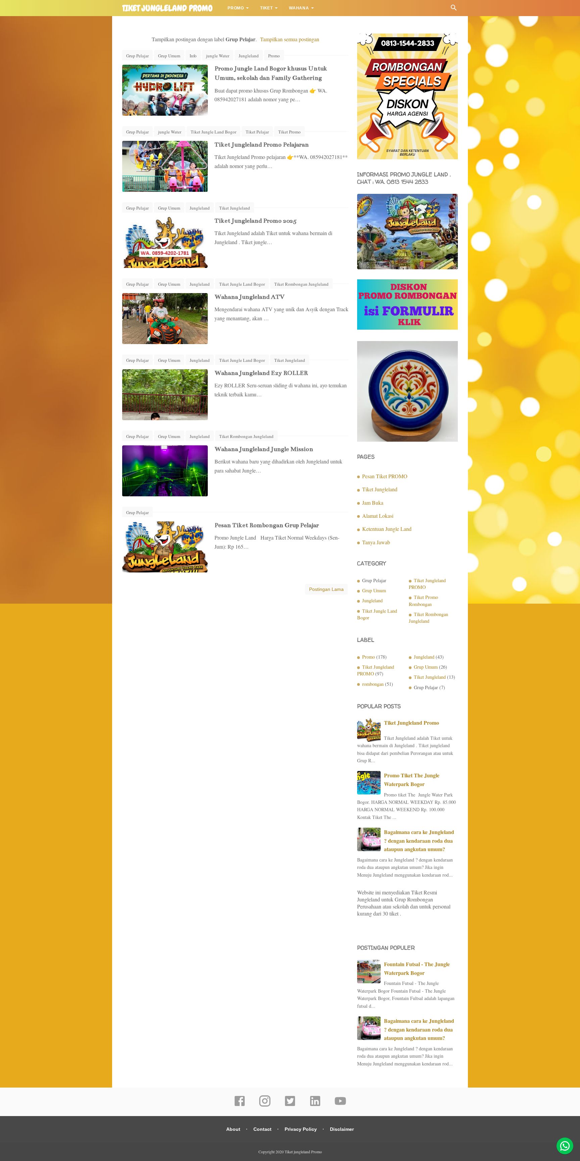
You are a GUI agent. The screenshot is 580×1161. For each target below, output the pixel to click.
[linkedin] (315, 1105)
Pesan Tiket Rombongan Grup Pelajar (266, 525)
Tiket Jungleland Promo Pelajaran (261, 144)
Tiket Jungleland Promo (411, 722)
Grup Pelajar (137, 56)
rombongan (373, 684)
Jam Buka (372, 502)
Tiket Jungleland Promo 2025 (255, 220)
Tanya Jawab (376, 542)
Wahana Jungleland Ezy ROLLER (261, 373)
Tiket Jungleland (234, 208)
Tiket (266, 8)
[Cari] (454, 9)
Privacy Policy (301, 1129)
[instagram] (265, 1105)
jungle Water (217, 56)
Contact (262, 1129)
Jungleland (249, 56)
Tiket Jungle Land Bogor (213, 132)
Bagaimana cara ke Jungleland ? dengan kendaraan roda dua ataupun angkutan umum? (419, 840)
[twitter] (290, 1105)
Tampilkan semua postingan (289, 39)
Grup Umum (169, 56)
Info (193, 56)
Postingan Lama (326, 589)
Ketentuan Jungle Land (387, 528)
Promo (236, 8)
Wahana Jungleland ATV (249, 296)
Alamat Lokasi (377, 515)
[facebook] (239, 1105)
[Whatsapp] (565, 1146)
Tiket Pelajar (257, 132)
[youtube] (340, 1105)
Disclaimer (342, 1129)
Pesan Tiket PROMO (384, 476)
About (233, 1129)
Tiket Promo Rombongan (423, 600)
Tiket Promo (289, 132)
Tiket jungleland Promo (167, 8)
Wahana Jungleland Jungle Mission (263, 449)
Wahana (299, 8)
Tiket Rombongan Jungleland (301, 284)
